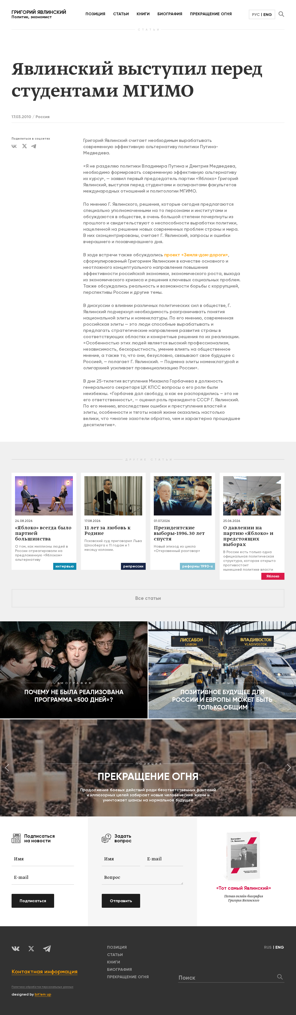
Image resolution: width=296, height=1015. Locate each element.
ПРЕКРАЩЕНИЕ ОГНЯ (211, 13)
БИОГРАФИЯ (169, 13)
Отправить (121, 900)
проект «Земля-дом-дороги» (196, 255)
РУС (256, 14)
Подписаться (33, 900)
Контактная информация (44, 971)
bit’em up (43, 994)
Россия (42, 116)
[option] (148, 767)
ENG (267, 14)
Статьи (121, 13)
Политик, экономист (39, 14)
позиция (95, 13)
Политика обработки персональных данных (42, 986)
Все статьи (148, 598)
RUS (268, 947)
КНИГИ (143, 13)
